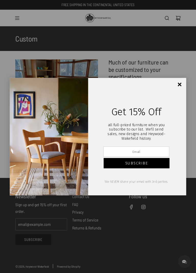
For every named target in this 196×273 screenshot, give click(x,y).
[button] (136, 163)
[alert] (98, 136)
